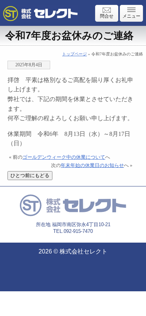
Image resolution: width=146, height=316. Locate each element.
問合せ (106, 16)
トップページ (74, 54)
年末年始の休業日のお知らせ (92, 165)
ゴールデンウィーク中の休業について (63, 157)
